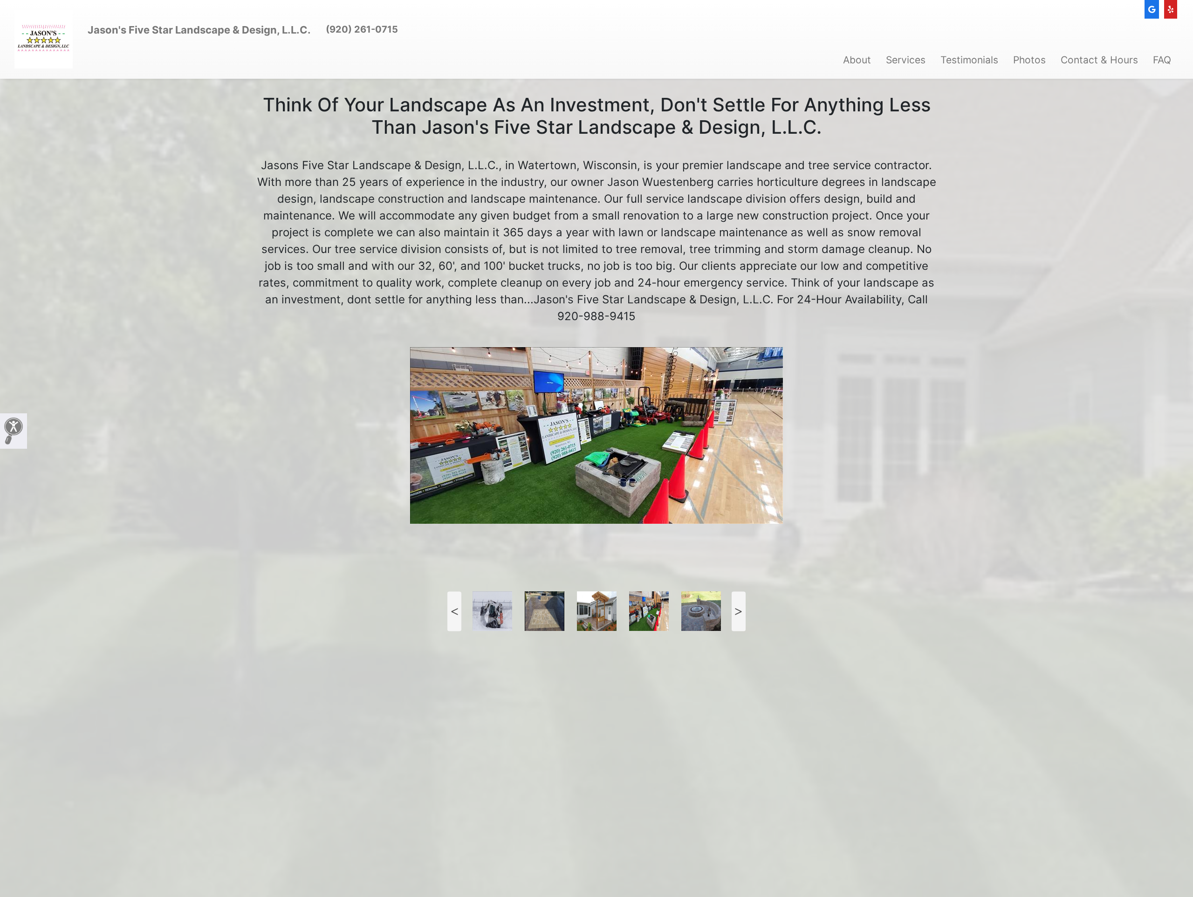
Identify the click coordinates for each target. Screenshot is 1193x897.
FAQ (1162, 60)
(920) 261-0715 (362, 29)
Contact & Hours (1099, 60)
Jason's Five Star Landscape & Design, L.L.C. (199, 30)
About (857, 60)
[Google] (1152, 9)
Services (906, 60)
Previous (454, 611)
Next (739, 611)
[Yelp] (1170, 9)
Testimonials (969, 60)
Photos (1029, 60)
